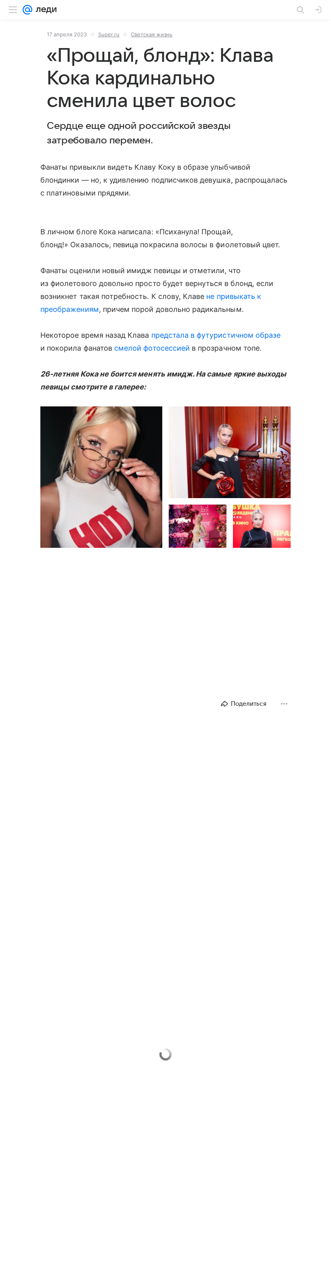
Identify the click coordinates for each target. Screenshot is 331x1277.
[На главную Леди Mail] (44, 9)
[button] (101, 477)
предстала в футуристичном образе (216, 335)
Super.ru (108, 34)
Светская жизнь (151, 34)
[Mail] (27, 9)
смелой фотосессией (152, 348)
